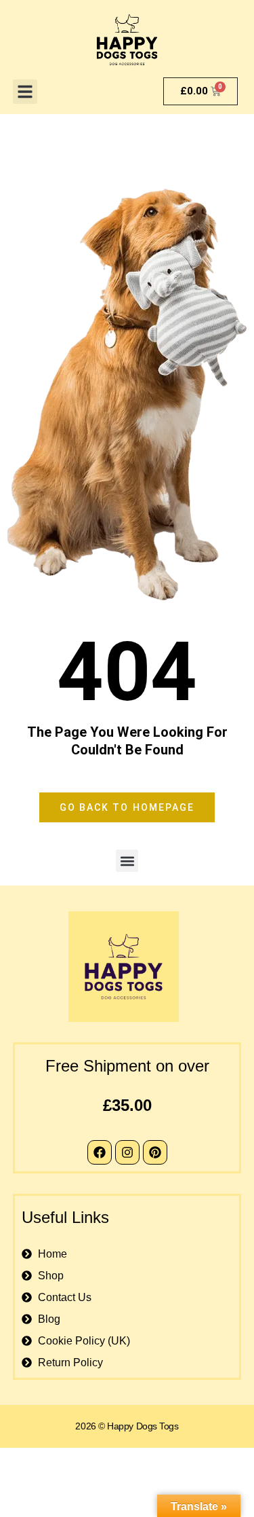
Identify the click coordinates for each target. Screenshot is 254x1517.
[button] (25, 91)
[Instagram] (127, 1152)
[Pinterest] (155, 1152)
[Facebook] (99, 1152)
